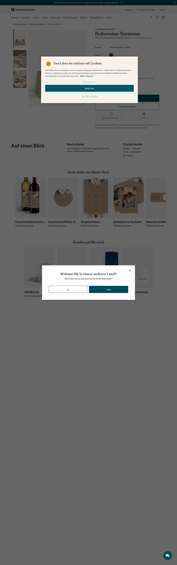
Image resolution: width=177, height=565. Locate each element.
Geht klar (89, 88)
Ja (68, 289)
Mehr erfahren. (86, 76)
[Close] (130, 270)
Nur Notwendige (89, 96)
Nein (108, 289)
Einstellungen (89, 82)
